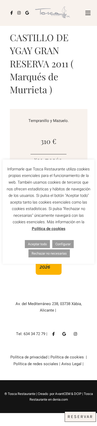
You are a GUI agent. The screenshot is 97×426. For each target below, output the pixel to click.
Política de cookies (67, 357)
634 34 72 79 (34, 334)
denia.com (60, 399)
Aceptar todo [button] (37, 244)
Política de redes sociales (36, 364)
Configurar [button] (63, 244)
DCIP (77, 393)
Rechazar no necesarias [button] (49, 253)
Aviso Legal (72, 364)
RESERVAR (80, 416)
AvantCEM (62, 393)
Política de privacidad (28, 357)
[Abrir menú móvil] (88, 13)
